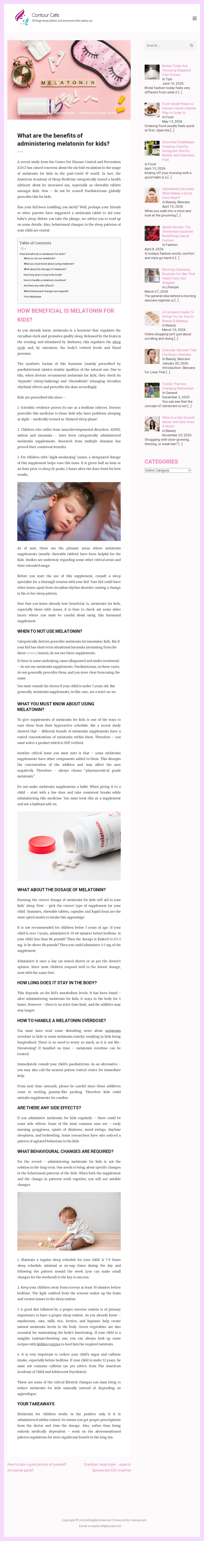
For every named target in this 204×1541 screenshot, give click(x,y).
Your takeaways (32, 296)
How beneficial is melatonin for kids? (43, 253)
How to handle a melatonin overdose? (45, 280)
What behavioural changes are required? (46, 291)
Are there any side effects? (39, 285)
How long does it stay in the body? (43, 274)
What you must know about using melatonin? (49, 263)
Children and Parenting (92, 112)
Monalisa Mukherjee (63, 112)
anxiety (32, 653)
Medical (112, 112)
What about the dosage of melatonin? (45, 269)
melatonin (113, 1031)
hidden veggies (48, 1344)
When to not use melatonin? (39, 258)
